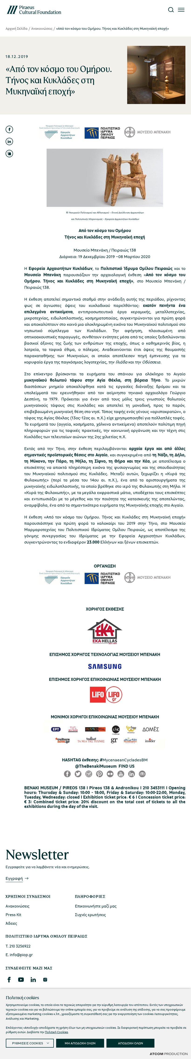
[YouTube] (21, 979)
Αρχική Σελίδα (16, 28)
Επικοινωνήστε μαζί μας (95, 906)
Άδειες (11, 923)
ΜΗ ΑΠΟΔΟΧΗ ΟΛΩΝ (80, 1043)
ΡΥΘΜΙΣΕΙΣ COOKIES (27, 1043)
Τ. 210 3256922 (18, 946)
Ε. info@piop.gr (19, 954)
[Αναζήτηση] (171, 10)
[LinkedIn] (33, 979)
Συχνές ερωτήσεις (90, 914)
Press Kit (13, 914)
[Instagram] (45, 979)
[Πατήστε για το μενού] (181, 10)
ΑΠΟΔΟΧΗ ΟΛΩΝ (130, 1043)
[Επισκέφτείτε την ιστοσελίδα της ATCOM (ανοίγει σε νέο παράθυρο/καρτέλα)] (169, 1054)
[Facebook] (9, 979)
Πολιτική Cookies (56, 1032)
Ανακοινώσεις (41, 28)
